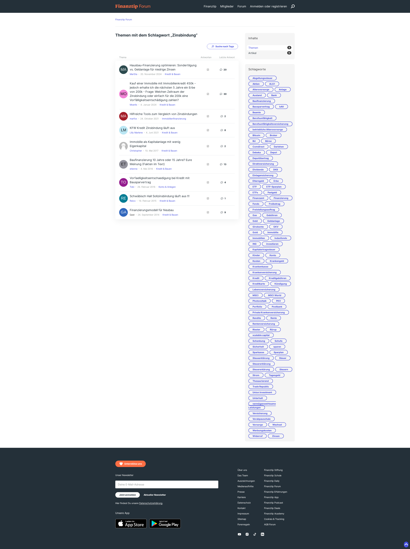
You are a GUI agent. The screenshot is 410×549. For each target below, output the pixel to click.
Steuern (283, 369)
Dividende (258, 169)
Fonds (256, 203)
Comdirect (258, 146)
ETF (255, 186)
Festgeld (272, 192)
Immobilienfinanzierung (174, 118)
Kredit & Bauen (172, 74)
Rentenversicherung (264, 323)
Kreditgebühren (277, 278)
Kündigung (281, 283)
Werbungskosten (262, 430)
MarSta (133, 74)
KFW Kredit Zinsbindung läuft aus (152, 128)
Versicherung (260, 413)
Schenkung (259, 341)
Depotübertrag (261, 158)
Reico (132, 200)
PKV (278, 300)
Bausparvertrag (261, 106)
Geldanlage (273, 221)
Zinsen (276, 436)
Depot (273, 152)
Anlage (283, 89)
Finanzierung (281, 198)
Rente (274, 318)
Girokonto (258, 226)
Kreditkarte (259, 283)
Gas (255, 215)
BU (254, 141)
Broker (273, 135)
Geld (255, 221)
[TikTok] (255, 534)
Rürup (273, 329)
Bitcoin (256, 135)
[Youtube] (239, 534)
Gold (255, 232)
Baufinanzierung (262, 101)
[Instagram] (247, 534)
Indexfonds (281, 238)
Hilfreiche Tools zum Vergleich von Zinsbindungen (163, 114)
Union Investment (262, 392)
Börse (268, 141)
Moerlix (133, 104)
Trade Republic (261, 386)
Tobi (132, 186)
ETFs (255, 192)
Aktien (256, 83)
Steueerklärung (261, 358)
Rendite (257, 318)
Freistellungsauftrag (264, 209)
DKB (275, 169)
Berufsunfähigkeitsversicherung (270, 124)
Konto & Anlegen (167, 186)
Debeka (257, 152)
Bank (274, 95)
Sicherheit (258, 346)
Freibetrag (274, 203)
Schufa (278, 341)
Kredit (256, 278)
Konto (273, 255)
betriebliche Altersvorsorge (268, 129)
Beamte (257, 112)
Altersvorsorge (261, 89)
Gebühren (272, 215)
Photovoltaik (259, 300)
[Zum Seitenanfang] (406, 544)
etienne (133, 168)
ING (255, 243)
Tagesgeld (274, 375)
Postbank (277, 306)
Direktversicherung (263, 163)
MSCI (255, 295)
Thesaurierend (261, 381)
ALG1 (272, 83)
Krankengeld (277, 261)
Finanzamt (258, 198)
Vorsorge (258, 424)
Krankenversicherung (265, 272)
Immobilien (259, 238)
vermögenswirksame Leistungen (262, 405)
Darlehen (279, 146)
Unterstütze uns (133, 463)
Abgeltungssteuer (262, 78)
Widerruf (257, 436)
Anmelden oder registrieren (268, 6)
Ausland (257, 95)
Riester (256, 329)
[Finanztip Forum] (133, 6)
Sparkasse (258, 352)
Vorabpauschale (262, 419)
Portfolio (257, 306)
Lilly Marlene (136, 132)
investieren (272, 243)
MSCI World (274, 295)
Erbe (276, 181)
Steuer (282, 358)
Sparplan (279, 352)
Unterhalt (258, 398)
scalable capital (261, 335)
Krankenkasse (260, 266)
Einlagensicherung (263, 175)
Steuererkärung (261, 369)
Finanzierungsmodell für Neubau (152, 210)
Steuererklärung (262, 363)
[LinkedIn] (262, 534)
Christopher (136, 150)
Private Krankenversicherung (269, 312)
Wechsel (277, 424)
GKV (275, 226)
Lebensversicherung (264, 289)
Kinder (256, 255)
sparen (277, 346)
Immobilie (272, 232)
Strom (256, 375)
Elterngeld (258, 181)
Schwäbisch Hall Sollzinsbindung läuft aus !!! (159, 196)
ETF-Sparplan (274, 186)
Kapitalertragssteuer (264, 249)
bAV (281, 106)
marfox (133, 118)
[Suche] (293, 6)
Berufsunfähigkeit (262, 118)
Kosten (256, 261)
